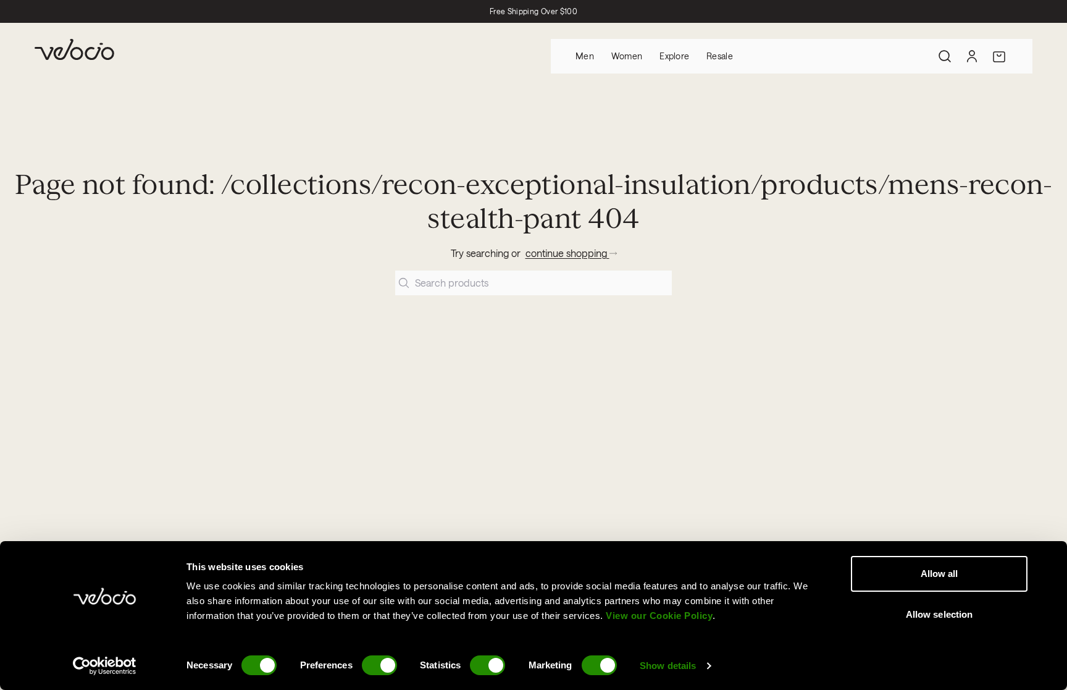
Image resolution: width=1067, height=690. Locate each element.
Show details (668, 665)
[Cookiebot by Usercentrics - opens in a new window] (105, 666)
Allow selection (939, 614)
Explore (674, 56)
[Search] (944, 56)
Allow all (939, 573)
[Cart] (999, 56)
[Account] (971, 56)
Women (626, 56)
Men (584, 56)
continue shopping (567, 253)
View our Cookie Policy (659, 615)
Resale (719, 56)
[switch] (379, 665)
